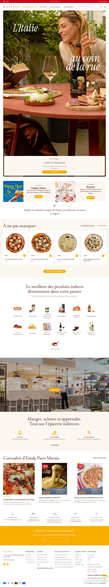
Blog (38, 564)
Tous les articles (99, 458)
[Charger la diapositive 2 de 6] (53, 178)
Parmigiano (32, 333)
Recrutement (91, 557)
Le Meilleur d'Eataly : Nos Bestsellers (47, 316)
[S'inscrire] (66, 539)
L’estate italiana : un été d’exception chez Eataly (18, 500)
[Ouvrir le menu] (4, 6)
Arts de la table (54, 349)
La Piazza (28, 555)
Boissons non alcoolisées (91, 333)
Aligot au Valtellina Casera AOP (49, 498)
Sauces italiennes (91, 316)
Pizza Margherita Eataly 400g (13, 259)
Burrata (77, 557)
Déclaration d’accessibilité (95, 567)
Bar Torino (28, 557)
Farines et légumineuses (47, 333)
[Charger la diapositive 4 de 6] (55, 178)
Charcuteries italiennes (76, 316)
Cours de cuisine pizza (60, 555)
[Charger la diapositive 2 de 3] (54, 409)
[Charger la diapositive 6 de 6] (56, 178)
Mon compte (91, 555)
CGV (89, 562)
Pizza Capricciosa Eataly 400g (39, 259)
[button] (91, 7)
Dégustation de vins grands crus (63, 562)
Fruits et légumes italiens (17, 333)
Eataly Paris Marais (42, 555)
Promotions (102, 225)
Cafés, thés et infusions (77, 333)
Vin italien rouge (79, 564)
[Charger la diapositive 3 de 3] (57, 409)
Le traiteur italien (87, 225)
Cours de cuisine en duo (61, 557)
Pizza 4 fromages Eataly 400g (66, 259)
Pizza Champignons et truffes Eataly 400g (92, 259)
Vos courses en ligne (30, 7)
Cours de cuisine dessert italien (63, 560)
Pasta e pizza (29, 560)
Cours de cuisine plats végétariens (63, 567)
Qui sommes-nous (42, 557)
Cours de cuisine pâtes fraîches (63, 564)
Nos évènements (68, 7)
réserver (91, 197)
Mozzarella (78, 562)
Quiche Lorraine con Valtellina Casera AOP (88, 498)
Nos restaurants (55, 7)
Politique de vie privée (94, 564)
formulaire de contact (76, 521)
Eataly (90, 583)
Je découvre (54, 172)
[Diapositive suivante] (102, 95)
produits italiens (13, 519)
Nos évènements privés (45, 568)
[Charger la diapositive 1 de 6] (52, 178)
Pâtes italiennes (61, 316)
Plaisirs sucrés (32, 316)
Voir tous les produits (54, 271)
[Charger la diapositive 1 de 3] (52, 409)
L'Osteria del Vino (31, 562)
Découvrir (54, 391)
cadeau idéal (32, 519)
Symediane (102, 583)
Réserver (38, 196)
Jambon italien (79, 560)
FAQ (89, 560)
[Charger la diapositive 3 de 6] (54, 178)
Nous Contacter (92, 572)
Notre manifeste (41, 560)
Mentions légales (92, 569)
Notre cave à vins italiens (62, 333)
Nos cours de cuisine (43, 562)
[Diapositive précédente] (6, 95)
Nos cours (43, 7)
